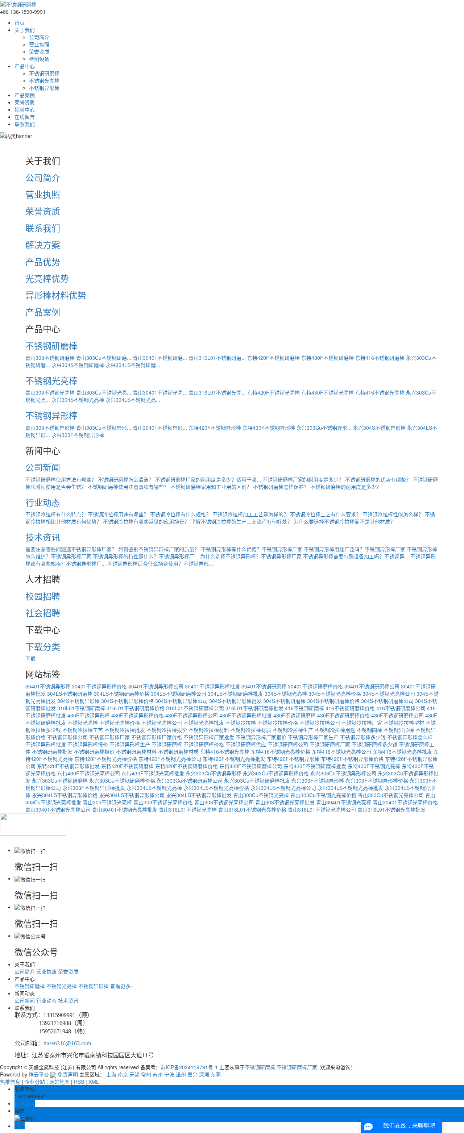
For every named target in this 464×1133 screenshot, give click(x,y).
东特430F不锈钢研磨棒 (327, 357)
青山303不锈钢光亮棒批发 (285, 802)
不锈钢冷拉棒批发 (124, 729)
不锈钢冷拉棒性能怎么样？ (392, 514)
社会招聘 (42, 612)
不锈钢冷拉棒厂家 (361, 722)
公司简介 (39, 37)
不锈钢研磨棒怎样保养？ (281, 486)
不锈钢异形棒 (44, 87)
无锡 (134, 1074)
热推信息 (10, 1081)
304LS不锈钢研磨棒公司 (178, 693)
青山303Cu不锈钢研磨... (103, 357)
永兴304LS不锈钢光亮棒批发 (350, 787)
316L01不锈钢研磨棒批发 (254, 708)
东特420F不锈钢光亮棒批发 (234, 758)
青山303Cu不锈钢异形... (103, 427)
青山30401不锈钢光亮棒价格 (405, 802)
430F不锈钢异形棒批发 (245, 715)
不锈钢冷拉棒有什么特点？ (55, 514)
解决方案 (42, 244)
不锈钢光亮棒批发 (203, 722)
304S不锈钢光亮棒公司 (388, 693)
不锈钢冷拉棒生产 (293, 729)
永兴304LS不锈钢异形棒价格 (65, 795)
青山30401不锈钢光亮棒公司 (58, 809)
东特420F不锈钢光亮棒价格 (105, 758)
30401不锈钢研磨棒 (263, 686)
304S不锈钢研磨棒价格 (333, 700)
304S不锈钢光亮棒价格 (334, 693)
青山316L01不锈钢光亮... (217, 392)
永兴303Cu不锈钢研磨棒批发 (257, 780)
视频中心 (24, 109)
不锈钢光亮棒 (44, 80)
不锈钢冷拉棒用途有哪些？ (118, 514)
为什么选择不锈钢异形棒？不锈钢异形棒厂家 (251, 556)
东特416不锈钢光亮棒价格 (280, 751)
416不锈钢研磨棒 (304, 708)
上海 (111, 1074)
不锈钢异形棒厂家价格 (156, 737)
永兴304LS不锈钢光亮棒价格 (216, 787)
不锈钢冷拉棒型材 (404, 722)
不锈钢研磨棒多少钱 (374, 744)
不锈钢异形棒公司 (67, 737)
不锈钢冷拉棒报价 (166, 729)
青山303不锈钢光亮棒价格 (163, 802)
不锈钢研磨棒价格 (203, 744)
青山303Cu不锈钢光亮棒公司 (391, 795)
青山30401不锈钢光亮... (160, 392)
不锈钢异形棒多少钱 (363, 737)
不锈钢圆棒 (369, 729)
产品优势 (42, 261)
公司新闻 (42, 467)
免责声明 (68, 1074)
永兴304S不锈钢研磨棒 (77, 364)
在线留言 (24, 116)
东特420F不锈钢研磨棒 (273, 357)
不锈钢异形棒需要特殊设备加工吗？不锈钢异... (356, 556)
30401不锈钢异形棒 (47, 686)
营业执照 (39, 44)
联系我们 (24, 124)
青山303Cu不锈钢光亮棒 (261, 795)
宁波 (169, 1074)
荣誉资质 (39, 51)
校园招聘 (42, 596)
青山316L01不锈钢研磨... (217, 357)
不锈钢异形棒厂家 (109, 737)
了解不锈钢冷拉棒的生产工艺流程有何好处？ (241, 521)
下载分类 (42, 646)
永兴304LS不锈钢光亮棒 (154, 787)
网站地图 (59, 1081)
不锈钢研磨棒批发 (52, 751)
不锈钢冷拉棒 (240, 722)
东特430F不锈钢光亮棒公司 (88, 773)
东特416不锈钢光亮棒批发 (402, 751)
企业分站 (35, 1081)
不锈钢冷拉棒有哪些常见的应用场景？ (146, 521)
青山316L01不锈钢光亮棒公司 (322, 809)
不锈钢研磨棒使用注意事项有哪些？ (128, 486)
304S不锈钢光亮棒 (286, 693)
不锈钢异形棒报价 (87, 744)
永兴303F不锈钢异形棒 (77, 434)
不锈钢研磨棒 (44, 73)
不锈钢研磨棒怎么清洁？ (126, 479)
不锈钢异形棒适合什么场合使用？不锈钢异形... (160, 563)
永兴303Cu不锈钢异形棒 (213, 773)
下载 (30, 658)
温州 (181, 1074)
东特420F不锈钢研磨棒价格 (186, 766)
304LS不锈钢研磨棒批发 (235, 693)
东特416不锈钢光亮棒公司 (341, 751)
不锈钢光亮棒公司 (161, 722)
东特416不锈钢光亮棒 (380, 392)
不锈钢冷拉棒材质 (251, 729)
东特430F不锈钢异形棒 (269, 427)
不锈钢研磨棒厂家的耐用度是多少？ (303, 479)
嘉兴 (192, 1074)
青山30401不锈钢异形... (160, 427)
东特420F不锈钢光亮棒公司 (169, 758)
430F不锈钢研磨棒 (294, 715)
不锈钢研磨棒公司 (288, 744)
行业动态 (42, 502)
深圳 (204, 1074)
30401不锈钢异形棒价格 (99, 686)
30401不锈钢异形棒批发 (212, 686)
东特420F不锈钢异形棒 (214, 427)
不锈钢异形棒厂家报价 (261, 737)
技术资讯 (42, 536)
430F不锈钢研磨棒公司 (397, 715)
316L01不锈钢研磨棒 (81, 708)
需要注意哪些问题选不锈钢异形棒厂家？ (71, 549)
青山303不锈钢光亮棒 (50, 392)
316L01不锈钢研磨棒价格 (136, 708)
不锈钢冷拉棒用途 (335, 729)
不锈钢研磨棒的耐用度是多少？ (345, 486)
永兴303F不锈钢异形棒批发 (93, 787)
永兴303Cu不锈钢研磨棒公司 (190, 780)
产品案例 (24, 95)
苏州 (158, 1074)
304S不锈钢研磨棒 (284, 700)
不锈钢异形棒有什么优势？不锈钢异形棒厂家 (251, 549)
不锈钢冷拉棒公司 (319, 722)
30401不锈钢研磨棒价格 (315, 686)
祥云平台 (39, 1074)
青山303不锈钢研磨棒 (50, 357)
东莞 (216, 1074)
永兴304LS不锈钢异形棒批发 (199, 795)
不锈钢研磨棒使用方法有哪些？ (60, 479)
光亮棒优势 (47, 278)
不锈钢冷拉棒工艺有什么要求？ (325, 514)
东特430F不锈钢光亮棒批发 (152, 773)
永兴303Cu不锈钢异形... (324, 427)
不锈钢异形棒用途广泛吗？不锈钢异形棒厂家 (354, 549)
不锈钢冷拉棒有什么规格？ (180, 514)
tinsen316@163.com (67, 1043)
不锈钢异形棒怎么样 (410, 737)
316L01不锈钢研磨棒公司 (195, 708)
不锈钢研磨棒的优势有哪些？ (378, 479)
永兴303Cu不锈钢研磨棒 (60, 780)
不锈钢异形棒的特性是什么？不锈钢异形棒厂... (146, 556)
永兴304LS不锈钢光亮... (132, 399)
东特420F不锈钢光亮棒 (273, 392)
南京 (123, 1074)
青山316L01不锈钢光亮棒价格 (252, 809)
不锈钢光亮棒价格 (119, 722)
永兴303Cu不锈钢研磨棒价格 (122, 780)
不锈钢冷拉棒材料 (208, 729)
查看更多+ (121, 986)
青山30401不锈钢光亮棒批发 (124, 809)
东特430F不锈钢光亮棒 (327, 392)
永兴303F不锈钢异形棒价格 (376, 780)
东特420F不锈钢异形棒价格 (352, 758)
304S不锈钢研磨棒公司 (387, 700)
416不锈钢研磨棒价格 (350, 708)
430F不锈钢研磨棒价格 (343, 715)
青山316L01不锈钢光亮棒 (188, 809)
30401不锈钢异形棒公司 (155, 686)
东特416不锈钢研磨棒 (380, 357)
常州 (146, 1074)
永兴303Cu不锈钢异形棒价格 (276, 773)
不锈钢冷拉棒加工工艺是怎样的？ (250, 514)
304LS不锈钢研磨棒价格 (121, 693)
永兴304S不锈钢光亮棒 (77, 399)
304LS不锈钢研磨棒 (69, 693)
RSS (79, 1081)
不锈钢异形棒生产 (129, 744)
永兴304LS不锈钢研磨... (132, 364)
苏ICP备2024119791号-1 (189, 1067)
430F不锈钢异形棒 (88, 715)
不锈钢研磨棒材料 (136, 751)
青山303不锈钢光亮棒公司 (224, 802)
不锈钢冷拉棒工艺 (82, 729)
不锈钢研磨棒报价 (94, 751)
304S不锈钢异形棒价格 (127, 700)
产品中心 (24, 66)
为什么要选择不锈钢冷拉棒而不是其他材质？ (344, 521)
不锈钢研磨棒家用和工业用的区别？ (211, 486)
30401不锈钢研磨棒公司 (371, 686)
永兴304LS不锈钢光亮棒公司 (283, 787)
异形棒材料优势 (55, 294)
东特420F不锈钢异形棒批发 (68, 766)
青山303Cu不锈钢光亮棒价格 (323, 795)
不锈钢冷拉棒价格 (277, 722)
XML (93, 1081)
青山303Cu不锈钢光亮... (103, 392)
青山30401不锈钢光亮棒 (343, 802)
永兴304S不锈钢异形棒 (379, 427)
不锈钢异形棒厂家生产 (313, 737)
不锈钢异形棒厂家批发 (208, 737)
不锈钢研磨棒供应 (245, 744)
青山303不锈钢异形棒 (50, 427)
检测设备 (39, 58)
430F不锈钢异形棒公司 (191, 715)
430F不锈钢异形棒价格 (137, 715)
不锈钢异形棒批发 (45, 744)
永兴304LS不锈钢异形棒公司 (132, 795)
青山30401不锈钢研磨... (160, 357)
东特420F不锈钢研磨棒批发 (314, 766)
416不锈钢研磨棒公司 (401, 708)
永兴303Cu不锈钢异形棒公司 (343, 773)
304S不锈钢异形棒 (78, 700)
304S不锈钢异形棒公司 (181, 700)
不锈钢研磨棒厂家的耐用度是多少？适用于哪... (208, 479)
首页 (19, 22)
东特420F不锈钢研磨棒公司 (250, 766)
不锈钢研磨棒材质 (178, 751)
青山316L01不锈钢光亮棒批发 (391, 809)
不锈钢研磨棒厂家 (330, 744)
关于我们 (24, 29)
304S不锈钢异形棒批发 (235, 700)
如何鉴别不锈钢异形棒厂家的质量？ (158, 549)
